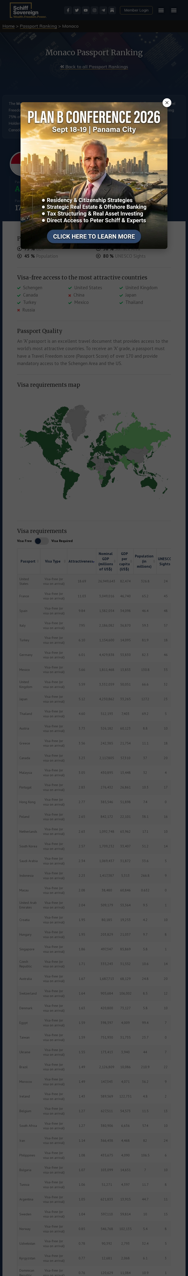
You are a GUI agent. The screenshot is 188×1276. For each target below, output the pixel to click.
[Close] (167, 102)
